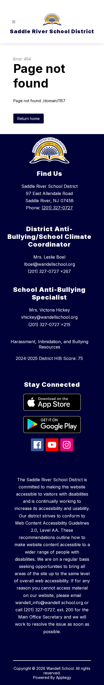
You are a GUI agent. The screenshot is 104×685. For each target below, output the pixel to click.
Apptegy (63, 677)
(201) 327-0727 (57, 207)
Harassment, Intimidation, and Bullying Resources (49, 344)
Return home (28, 118)
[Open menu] (14, 22)
